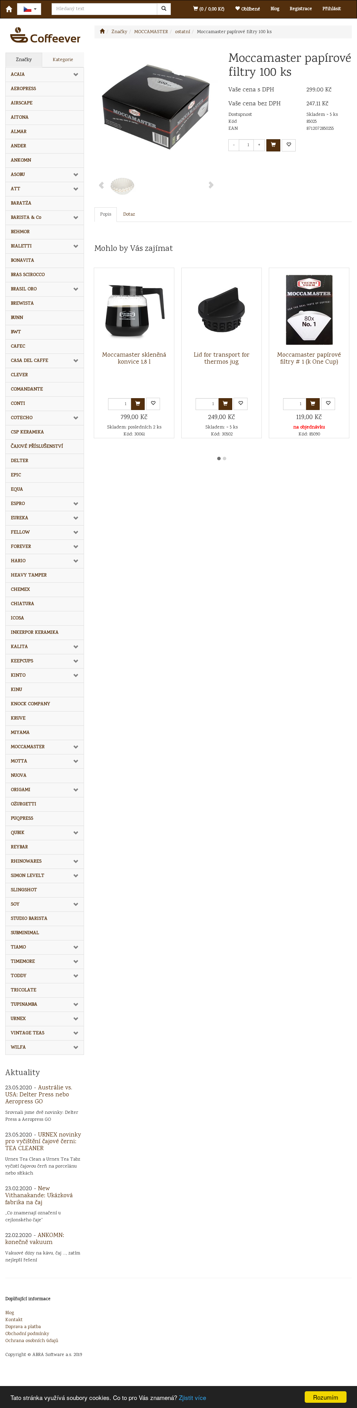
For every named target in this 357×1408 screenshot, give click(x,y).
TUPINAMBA (24, 1004)
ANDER (18, 146)
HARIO (18, 561)
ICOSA (17, 618)
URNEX (18, 1018)
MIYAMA (20, 732)
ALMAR (18, 131)
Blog (275, 9)
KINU (16, 689)
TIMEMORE (23, 961)
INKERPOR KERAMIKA (35, 632)
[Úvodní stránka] (102, 32)
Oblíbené (250, 9)
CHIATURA (22, 604)
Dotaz (129, 214)
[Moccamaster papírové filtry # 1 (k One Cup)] (309, 310)
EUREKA (19, 518)
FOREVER (21, 546)
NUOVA (18, 775)
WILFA (18, 1047)
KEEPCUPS (22, 661)
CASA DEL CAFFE (29, 360)
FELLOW (20, 532)
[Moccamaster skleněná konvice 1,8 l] (134, 310)
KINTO (18, 675)
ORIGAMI (20, 790)
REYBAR (19, 847)
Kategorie (63, 60)
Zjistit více (192, 1397)
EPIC (16, 475)
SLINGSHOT (24, 890)
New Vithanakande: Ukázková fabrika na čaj (39, 1195)
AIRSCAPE (21, 103)
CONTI (18, 403)
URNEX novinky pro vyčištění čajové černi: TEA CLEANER (43, 1142)
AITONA (20, 117)
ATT (15, 189)
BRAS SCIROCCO (28, 274)
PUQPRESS (22, 818)
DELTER (19, 460)
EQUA (17, 489)
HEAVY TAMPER (29, 575)
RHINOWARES (26, 861)
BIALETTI (21, 246)
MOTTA (19, 761)
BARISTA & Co (26, 217)
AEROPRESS (23, 88)
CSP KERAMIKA (27, 432)
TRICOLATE (23, 990)
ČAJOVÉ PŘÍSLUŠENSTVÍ (37, 446)
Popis (105, 214)
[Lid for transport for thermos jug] (222, 310)
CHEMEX (20, 589)
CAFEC (18, 346)
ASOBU (18, 174)
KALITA (19, 646)
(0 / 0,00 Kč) (211, 9)
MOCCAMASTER (28, 747)
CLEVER (19, 375)
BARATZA (21, 203)
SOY (15, 904)
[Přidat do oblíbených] (289, 145)
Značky (24, 60)
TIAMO (18, 947)
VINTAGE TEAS (27, 1033)
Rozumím (325, 1397)
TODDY (18, 976)
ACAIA (18, 74)
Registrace (301, 9)
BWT (16, 332)
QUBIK (17, 832)
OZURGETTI (23, 804)
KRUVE (18, 718)
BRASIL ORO (24, 289)
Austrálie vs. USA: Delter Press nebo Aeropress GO (38, 1095)
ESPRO (18, 503)
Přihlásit (331, 9)
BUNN (17, 317)
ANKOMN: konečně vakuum (34, 1239)
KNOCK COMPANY (30, 704)
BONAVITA (22, 260)
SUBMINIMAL (25, 933)
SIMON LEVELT (27, 875)
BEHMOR (20, 232)
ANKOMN (21, 160)
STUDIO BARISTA (29, 918)
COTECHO (21, 418)
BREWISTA (22, 303)
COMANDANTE (27, 389)
